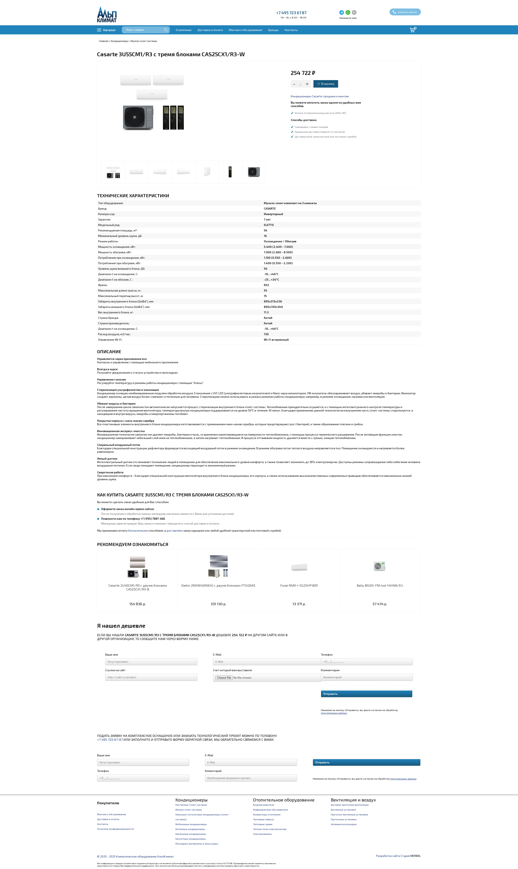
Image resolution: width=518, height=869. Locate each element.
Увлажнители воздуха (344, 824)
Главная (103, 40)
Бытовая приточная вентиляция (350, 804)
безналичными (138, 530)
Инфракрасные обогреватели (270, 809)
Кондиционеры (119, 40)
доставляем (175, 530)
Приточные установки (344, 819)
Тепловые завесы (263, 819)
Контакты (291, 30)
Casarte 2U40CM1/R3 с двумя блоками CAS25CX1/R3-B (137, 587)
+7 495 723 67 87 (291, 12)
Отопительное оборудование (283, 799)
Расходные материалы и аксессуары (196, 843)
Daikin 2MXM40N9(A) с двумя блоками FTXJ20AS (218, 585)
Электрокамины (262, 833)
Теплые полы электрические (270, 829)
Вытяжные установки (343, 809)
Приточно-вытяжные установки (349, 814)
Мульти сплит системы (144, 40)
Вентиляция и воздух (353, 799)
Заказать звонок (407, 12)
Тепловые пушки (262, 824)
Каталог (109, 30)
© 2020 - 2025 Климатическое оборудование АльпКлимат (135, 856)
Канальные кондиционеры (190, 833)
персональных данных (334, 712)
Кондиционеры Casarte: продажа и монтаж (320, 96)
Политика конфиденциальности (115, 828)
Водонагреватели (263, 804)
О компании (183, 30)
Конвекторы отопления (266, 814)
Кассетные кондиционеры (190, 838)
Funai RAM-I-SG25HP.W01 (299, 585)
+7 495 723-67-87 (110, 739)
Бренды (273, 30)
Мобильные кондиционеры (191, 824)
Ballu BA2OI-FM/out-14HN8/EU (380, 585)
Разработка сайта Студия (393, 855)
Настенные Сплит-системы (191, 804)
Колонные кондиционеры (190, 829)
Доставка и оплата (210, 30)
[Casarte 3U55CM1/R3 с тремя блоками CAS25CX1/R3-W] (113, 171)
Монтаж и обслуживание (245, 30)
